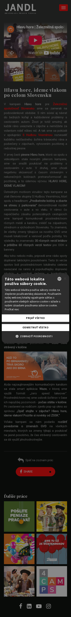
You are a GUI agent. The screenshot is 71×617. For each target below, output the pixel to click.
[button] (35, 336)
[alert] (35, 308)
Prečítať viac (12, 309)
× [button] (64, 278)
